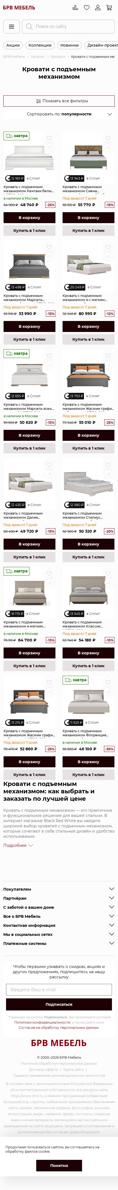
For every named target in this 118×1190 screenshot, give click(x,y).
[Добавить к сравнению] (49, 147)
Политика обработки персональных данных (59, 1063)
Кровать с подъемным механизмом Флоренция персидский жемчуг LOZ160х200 (84, 733)
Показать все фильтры (65, 100)
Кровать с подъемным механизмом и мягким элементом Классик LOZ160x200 (23, 624)
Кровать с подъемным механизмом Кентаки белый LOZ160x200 (29, 189)
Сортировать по (59, 114)
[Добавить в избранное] (49, 137)
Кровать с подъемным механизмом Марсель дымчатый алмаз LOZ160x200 (29, 298)
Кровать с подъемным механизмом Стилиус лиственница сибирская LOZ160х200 (84, 516)
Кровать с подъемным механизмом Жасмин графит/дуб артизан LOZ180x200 (88, 407)
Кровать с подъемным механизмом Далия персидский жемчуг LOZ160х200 (23, 516)
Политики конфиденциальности (42, 1022)
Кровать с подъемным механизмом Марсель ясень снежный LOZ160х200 (29, 407)
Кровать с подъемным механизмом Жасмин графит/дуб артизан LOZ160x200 (29, 733)
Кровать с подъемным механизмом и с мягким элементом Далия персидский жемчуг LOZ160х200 (84, 298)
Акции (13, 45)
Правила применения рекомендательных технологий (59, 1075)
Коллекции (40, 45)
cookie (43, 1151)
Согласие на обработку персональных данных (59, 1028)
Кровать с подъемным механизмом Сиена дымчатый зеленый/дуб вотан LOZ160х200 (84, 189)
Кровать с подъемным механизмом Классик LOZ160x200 (82, 624)
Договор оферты (43, 1069)
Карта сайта (73, 1069)
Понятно (59, 1165)
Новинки (69, 45)
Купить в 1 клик (29, 230)
